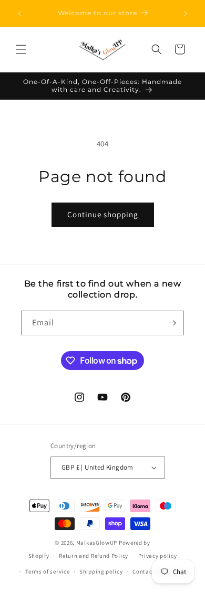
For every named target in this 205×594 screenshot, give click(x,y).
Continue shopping (102, 214)
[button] (21, 49)
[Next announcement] (185, 13)
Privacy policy (157, 555)
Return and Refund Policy (93, 555)
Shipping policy (101, 571)
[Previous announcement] (19, 13)
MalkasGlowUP (96, 542)
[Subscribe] (171, 323)
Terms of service (47, 571)
